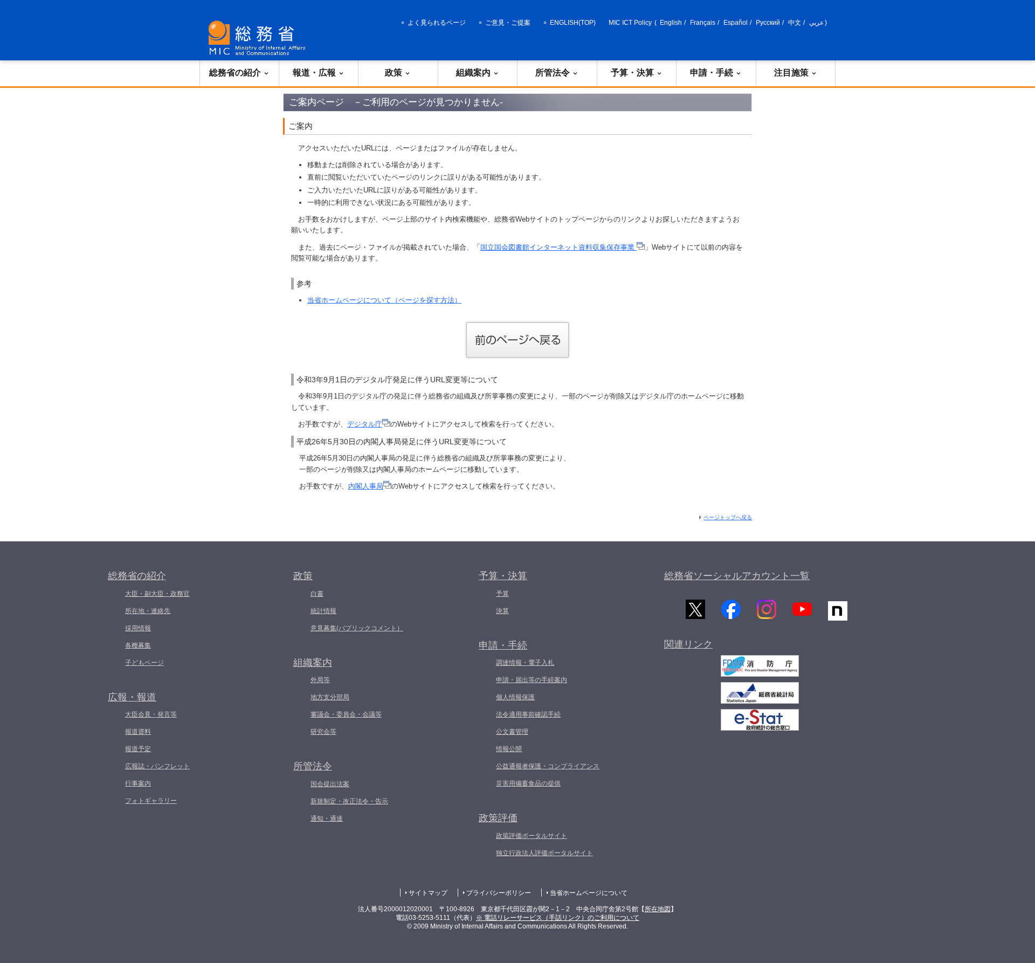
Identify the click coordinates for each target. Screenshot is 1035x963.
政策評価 (498, 818)
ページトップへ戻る (727, 517)
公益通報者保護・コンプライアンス (547, 766)
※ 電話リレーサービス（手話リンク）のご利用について (557, 917)
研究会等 (323, 731)
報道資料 (138, 731)
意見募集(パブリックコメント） (356, 628)
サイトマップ (428, 893)
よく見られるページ (437, 22)
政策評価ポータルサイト (531, 836)
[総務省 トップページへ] (259, 38)
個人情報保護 (515, 697)
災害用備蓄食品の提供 (528, 783)
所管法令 (552, 72)
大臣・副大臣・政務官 (157, 593)
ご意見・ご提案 (507, 22)
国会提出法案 (329, 784)
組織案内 (473, 72)
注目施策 (791, 72)
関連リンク (688, 644)
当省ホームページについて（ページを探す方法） (384, 300)
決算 (502, 611)
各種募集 (138, 645)
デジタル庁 (364, 424)
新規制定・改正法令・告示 (349, 801)
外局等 (320, 680)
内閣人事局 (365, 486)
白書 (316, 593)
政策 (393, 72)
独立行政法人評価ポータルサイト (544, 853)
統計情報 (323, 611)
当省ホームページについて (588, 893)
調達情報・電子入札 (525, 662)
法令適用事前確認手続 (528, 714)
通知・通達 (326, 818)
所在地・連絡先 (147, 611)
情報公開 (509, 749)
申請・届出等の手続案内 (531, 680)
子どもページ (144, 662)
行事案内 (138, 783)
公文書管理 (512, 731)
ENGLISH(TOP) (573, 22)
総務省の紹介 (235, 72)
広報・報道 (132, 697)
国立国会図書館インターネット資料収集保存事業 (558, 247)
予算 (502, 593)
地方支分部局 (329, 697)
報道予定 (138, 749)
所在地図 (658, 909)
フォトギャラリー (151, 800)
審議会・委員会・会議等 (346, 714)
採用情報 (138, 628)
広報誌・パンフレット (157, 766)
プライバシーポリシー (498, 893)
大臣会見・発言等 (151, 714)
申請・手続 (711, 72)
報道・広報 (314, 72)
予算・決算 (632, 72)
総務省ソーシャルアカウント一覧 (737, 575)
